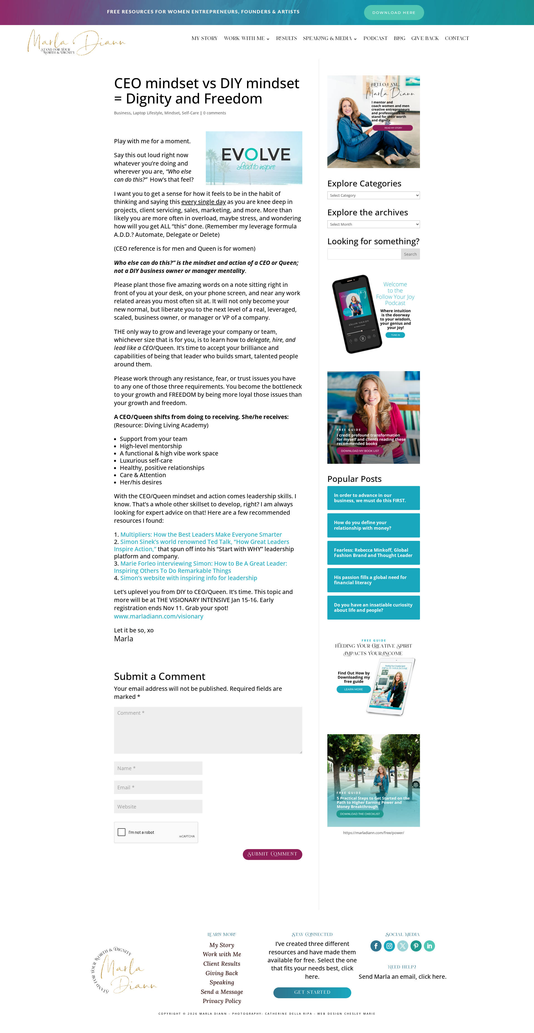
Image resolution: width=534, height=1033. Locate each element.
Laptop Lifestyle (147, 112)
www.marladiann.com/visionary (158, 616)
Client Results (221, 963)
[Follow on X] (402, 945)
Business (122, 112)
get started (312, 992)
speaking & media (327, 40)
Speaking (222, 982)
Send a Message (222, 991)
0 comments (214, 112)
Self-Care (190, 112)
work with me (244, 40)
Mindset (172, 112)
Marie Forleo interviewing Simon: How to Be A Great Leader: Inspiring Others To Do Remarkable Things (200, 567)
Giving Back (222, 973)
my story (205, 40)
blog (399, 40)
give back (425, 40)
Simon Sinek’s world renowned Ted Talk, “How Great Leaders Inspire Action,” (201, 545)
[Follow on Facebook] (376, 945)
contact (457, 40)
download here (394, 12)
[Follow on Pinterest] (416, 945)
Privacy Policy (222, 1001)
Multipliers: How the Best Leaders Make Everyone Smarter (201, 534)
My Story (221, 945)
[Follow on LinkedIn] (429, 945)
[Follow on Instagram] (389, 945)
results (286, 40)
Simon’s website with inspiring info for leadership (188, 578)
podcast (376, 40)
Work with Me (222, 954)
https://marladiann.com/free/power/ (373, 832)
